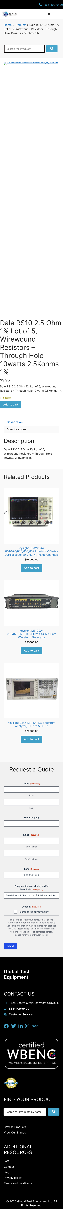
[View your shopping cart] (49, 14)
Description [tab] (15, 422)
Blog (7, 1172)
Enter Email (31, 846)
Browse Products (15, 1127)
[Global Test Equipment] (9, 14)
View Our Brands (15, 1132)
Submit (10, 946)
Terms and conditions (18, 1183)
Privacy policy (12, 1177)
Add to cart (10, 404)
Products (20, 25)
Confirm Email (31, 859)
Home (8, 25)
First (31, 795)
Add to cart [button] (31, 568)
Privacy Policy (41, 935)
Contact (9, 1166)
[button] (52, 48)
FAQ (6, 1161)
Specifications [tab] (16, 429)
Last (31, 808)
